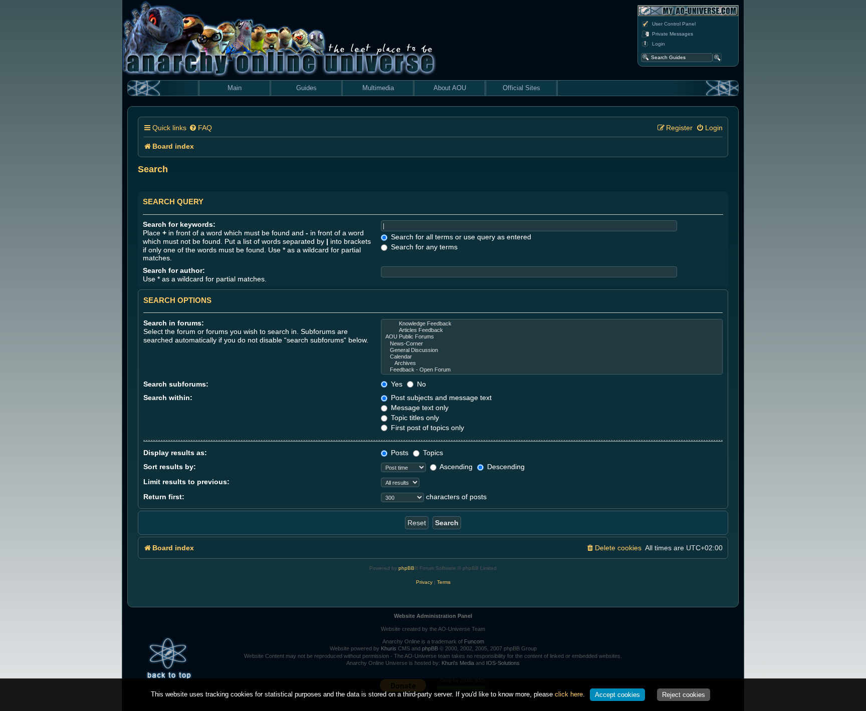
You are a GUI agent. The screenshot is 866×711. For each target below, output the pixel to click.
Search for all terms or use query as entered (460, 237)
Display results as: (175, 453)
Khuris (388, 648)
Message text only (419, 408)
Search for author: (174, 270)
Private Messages (672, 34)
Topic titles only (414, 418)
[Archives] (551, 363)
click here (569, 694)
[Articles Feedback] (551, 330)
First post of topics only (426, 428)
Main (235, 88)
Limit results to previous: (186, 482)
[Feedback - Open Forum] (551, 370)
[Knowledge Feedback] (551, 323)
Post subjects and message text (440, 398)
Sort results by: (169, 467)
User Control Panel (674, 24)
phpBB (406, 568)
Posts (398, 453)
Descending (505, 467)
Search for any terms (423, 247)
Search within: (167, 398)
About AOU (450, 88)
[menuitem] (200, 128)
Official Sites (521, 88)
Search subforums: (175, 384)
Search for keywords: (179, 224)
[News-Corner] (551, 343)
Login (658, 44)
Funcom (474, 641)
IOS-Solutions (503, 663)
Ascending (455, 467)
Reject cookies (683, 694)
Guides (306, 88)
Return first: (163, 497)
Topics (432, 453)
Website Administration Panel (433, 616)
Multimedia (378, 88)
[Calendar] (551, 356)
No (420, 384)
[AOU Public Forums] (551, 336)
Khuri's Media (458, 663)
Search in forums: (173, 323)
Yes (395, 384)
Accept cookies (617, 694)
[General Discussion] (551, 350)
